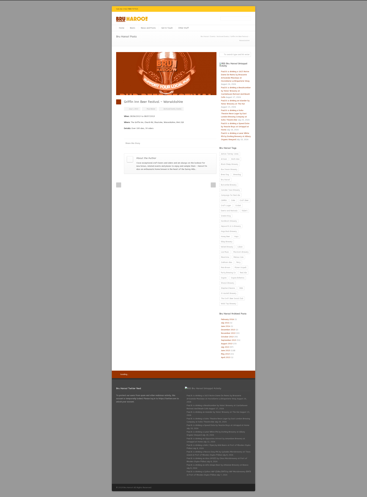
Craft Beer (244, 200)
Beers (132, 28)
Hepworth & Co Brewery (231, 226)
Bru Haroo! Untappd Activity (233, 64)
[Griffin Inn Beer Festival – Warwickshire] (166, 73)
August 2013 (227, 344)
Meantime (225, 257)
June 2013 (225, 350)
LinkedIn (185, 143)
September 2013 (228, 340)
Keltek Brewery (227, 247)
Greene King (226, 216)
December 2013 (228, 330)
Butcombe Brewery (228, 185)
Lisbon (240, 247)
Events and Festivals (229, 211)
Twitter (219, 9)
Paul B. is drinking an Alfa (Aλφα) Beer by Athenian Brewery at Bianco (217, 465)
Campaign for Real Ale (230, 195)
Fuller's (244, 211)
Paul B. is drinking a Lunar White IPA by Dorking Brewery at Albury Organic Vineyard (236, 136)
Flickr (225, 9)
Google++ (208, 143)
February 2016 (227, 319)
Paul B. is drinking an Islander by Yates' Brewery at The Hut (213, 412)
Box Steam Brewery (229, 169)
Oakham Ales (226, 262)
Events (212, 36)
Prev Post (118, 184)
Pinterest (242, 9)
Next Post (213, 184)
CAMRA (224, 200)
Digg (196, 143)
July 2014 (225, 323)
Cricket (238, 206)
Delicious (202, 143)
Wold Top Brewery (228, 304)
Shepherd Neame (228, 288)
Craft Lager (226, 206)
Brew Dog (225, 175)
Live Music (225, 252)
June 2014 (225, 326)
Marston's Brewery (240, 252)
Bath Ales (235, 159)
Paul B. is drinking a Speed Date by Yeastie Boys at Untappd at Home (235, 126)
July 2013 (225, 347)
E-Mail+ (213, 143)
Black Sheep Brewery (229, 164)
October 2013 (227, 337)
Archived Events (223, 36)
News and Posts (148, 28)
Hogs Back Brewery (229, 231)
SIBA (241, 288)
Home (121, 28)
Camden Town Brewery (230, 190)
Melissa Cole (238, 257)
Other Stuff (183, 28)
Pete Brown (225, 268)
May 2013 (225, 354)
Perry (238, 262)
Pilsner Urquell (240, 268)
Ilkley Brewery (226, 242)
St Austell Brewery (228, 293)
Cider (233, 200)
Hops (236, 237)
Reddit (191, 143)
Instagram (236, 9)
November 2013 (228, 333)
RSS (248, 9)
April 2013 (225, 357)
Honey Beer (225, 237)
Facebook (231, 9)
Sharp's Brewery (227, 283)
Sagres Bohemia (237, 278)
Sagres (224, 278)
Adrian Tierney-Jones (229, 154)
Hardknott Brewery (229, 221)
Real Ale (243, 273)
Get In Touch (167, 28)
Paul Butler (151, 109)
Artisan (224, 159)
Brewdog (237, 175)
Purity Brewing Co (228, 273)
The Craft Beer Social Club (232, 298)
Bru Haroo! (205, 36)
